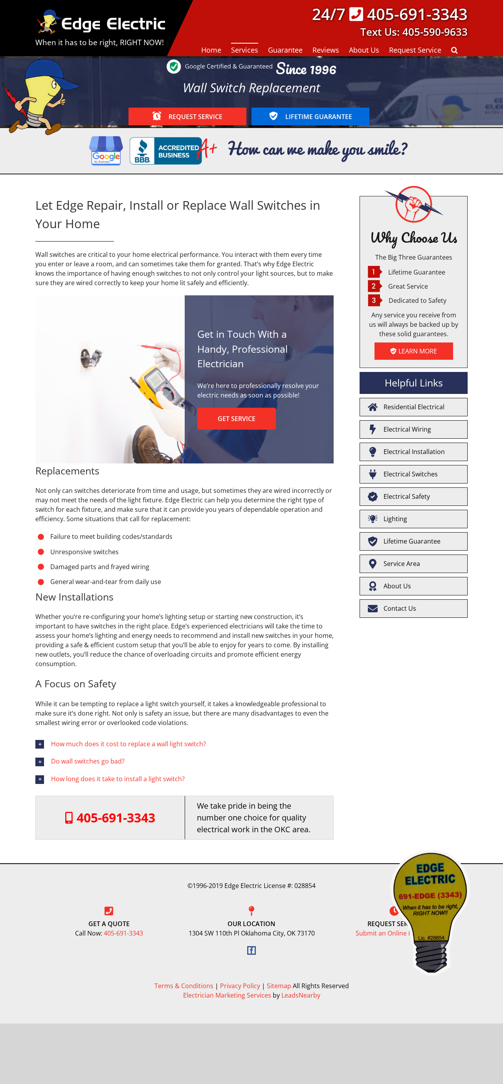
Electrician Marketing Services (227, 995)
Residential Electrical (414, 407)
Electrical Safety (407, 496)
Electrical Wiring (407, 429)
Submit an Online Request (394, 933)
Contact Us (400, 608)
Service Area (402, 563)
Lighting (395, 519)
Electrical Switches (411, 474)
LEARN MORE (417, 351)
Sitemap (279, 985)
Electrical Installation (414, 451)
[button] (454, 49)
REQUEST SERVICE (194, 116)
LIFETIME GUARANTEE (318, 116)
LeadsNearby (300, 995)
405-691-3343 (417, 14)
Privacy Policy (240, 985)
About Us (397, 586)
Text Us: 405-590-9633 (414, 32)
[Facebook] (251, 950)
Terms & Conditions (183, 985)
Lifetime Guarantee (412, 541)
